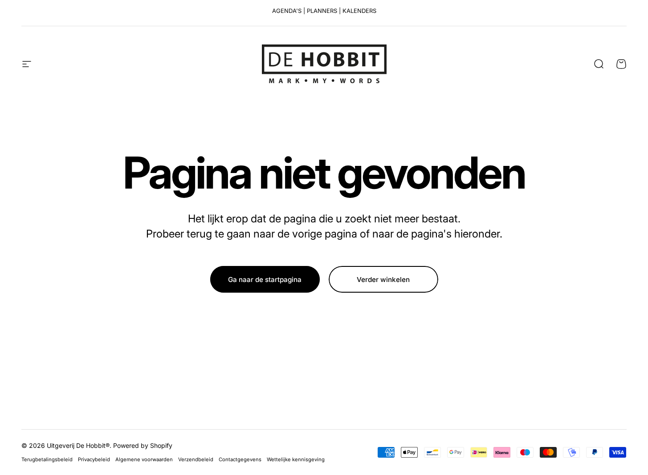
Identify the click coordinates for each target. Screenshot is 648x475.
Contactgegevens (240, 459)
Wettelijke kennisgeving (296, 459)
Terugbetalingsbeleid (47, 459)
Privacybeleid (94, 459)
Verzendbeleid (195, 459)
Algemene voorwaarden (144, 459)
